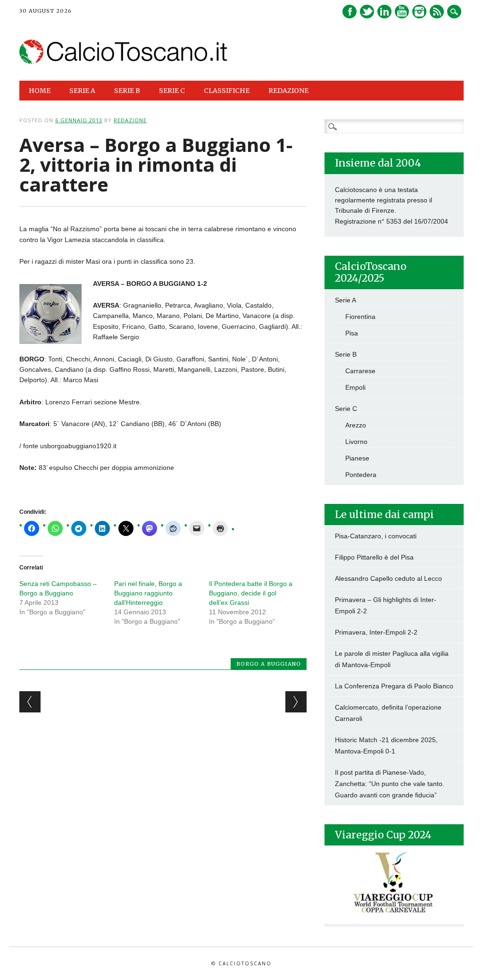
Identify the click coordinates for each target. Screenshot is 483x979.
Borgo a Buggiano (268, 664)
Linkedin (384, 11)
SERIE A (82, 90)
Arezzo (355, 425)
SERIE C (172, 90)
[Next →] (296, 701)
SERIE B (127, 90)
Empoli (355, 387)
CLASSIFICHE (227, 90)
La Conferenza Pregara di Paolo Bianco (394, 686)
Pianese (357, 458)
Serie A (345, 300)
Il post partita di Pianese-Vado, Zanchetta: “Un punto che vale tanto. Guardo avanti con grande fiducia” (389, 784)
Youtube (402, 11)
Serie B (346, 354)
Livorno (356, 441)
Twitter (367, 11)
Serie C (346, 408)
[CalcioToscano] (123, 61)
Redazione (288, 90)
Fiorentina (360, 316)
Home (39, 90)
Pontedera (360, 474)
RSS (437, 11)
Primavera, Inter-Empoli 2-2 (376, 632)
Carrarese (360, 371)
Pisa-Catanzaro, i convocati (375, 536)
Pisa (351, 333)
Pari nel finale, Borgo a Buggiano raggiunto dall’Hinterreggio (148, 593)
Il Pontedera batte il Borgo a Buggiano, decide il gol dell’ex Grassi (250, 593)
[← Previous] (30, 701)
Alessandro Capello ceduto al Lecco (388, 578)
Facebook (349, 11)
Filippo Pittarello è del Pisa (374, 557)
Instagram (419, 11)
